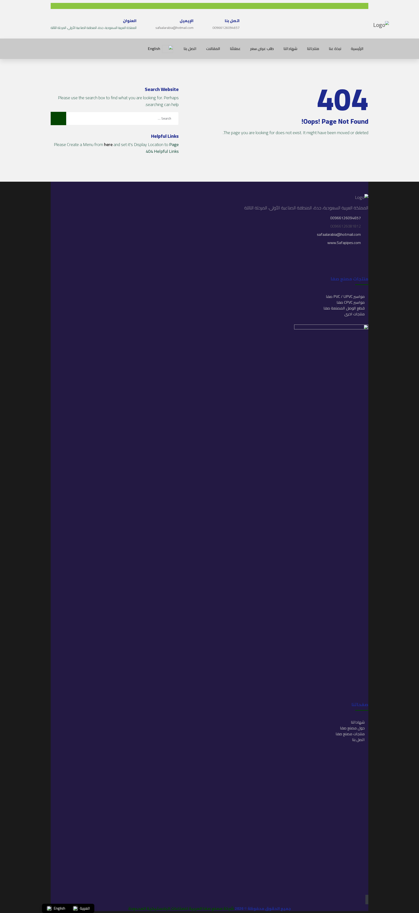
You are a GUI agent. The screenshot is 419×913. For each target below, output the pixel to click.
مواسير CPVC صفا (351, 302)
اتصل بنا (358, 739)
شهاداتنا (358, 722)
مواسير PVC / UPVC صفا (345, 296)
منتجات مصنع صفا (350, 733)
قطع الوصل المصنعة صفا (344, 308)
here (108, 144)
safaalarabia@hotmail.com (174, 27)
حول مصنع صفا (352, 728)
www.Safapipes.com (344, 242)
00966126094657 (226, 27)
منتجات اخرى (354, 314)
